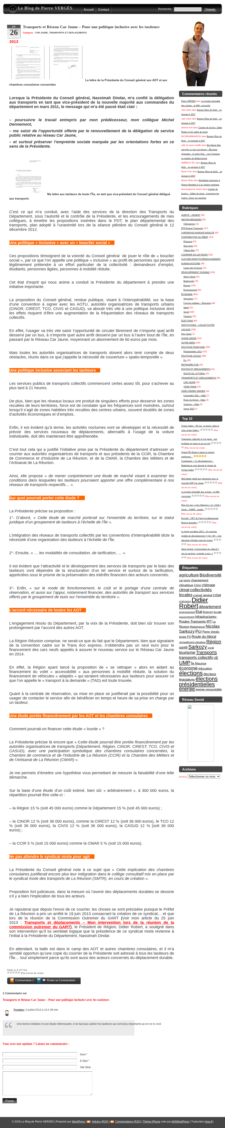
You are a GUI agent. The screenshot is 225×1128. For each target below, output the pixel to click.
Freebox (19, 1009)
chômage (208, 585)
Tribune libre (189, 250)
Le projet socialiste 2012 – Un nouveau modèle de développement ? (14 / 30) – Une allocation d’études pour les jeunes (201, 535)
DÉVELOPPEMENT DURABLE (195, 272)
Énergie (186, 285)
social (211, 647)
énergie (187, 688)
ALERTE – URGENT (190, 215)
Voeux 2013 (188, 409)
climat (184, 590)
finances (208, 612)
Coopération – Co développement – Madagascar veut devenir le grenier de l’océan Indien (198, 465)
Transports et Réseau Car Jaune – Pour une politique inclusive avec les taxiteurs (91, 27)
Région (213, 641)
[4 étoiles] (209, 429)
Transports (206, 652)
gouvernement (186, 617)
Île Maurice (198, 663)
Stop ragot (188, 246)
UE (216, 658)
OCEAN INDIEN (188, 338)
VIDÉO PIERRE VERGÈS (193, 391)
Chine (197, 585)
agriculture (189, 575)
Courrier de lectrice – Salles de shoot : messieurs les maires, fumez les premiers (200, 193)
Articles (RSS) (100, 1121)
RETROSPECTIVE (190, 365)
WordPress (78, 1121)
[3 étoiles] (206, 429)
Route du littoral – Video (194, 400)
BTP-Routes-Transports (192, 228)
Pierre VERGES (188, 101)
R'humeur (187, 241)
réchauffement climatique (192, 642)
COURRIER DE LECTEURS (194, 255)
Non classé (186, 334)
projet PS (185, 636)
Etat (199, 612)
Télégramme (189, 224)
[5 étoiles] (211, 429)
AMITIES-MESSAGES (191, 219)
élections (191, 673)
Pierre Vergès (211, 631)
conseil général (202, 595)
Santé (186, 307)
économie (188, 668)
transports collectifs (196, 657)
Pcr (185, 360)
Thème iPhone (151, 1121)
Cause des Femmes (192, 268)
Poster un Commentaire (61, 980)
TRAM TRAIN (189, 387)
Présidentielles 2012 (192, 351)
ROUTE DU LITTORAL (194, 373)
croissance (185, 601)
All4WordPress (180, 1121)
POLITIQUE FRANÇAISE (193, 347)
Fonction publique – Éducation (197, 303)
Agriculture (188, 299)
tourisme (187, 652)
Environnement (190, 290)
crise (217, 595)
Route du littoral (204, 636)
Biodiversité (188, 281)
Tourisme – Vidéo (191, 404)
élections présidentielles (198, 681)
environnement (187, 612)
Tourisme (187, 316)
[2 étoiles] (204, 429)
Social (186, 312)
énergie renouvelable (209, 689)
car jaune (184, 580)
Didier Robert (193, 602)
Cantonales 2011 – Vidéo (194, 395)
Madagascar (197, 626)
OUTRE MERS (188, 343)
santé (183, 647)
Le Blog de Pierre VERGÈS (45, 8)
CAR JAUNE (189, 382)
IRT (209, 621)
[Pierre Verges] (201, 761)
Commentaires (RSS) (128, 1121)
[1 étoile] (201, 429)
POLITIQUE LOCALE (191, 356)
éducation (205, 668)
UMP (184, 663)
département (210, 606)
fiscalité (217, 612)
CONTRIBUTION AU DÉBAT (194, 237)
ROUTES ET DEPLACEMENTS (195, 369)
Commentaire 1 (24, 980)
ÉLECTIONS (187, 321)
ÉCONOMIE (186, 294)
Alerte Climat (189, 277)
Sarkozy (197, 647)
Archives (183, 777)
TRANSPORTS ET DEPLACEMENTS (198, 378)
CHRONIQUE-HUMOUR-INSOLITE (197, 233)
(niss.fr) (209, 1121)
